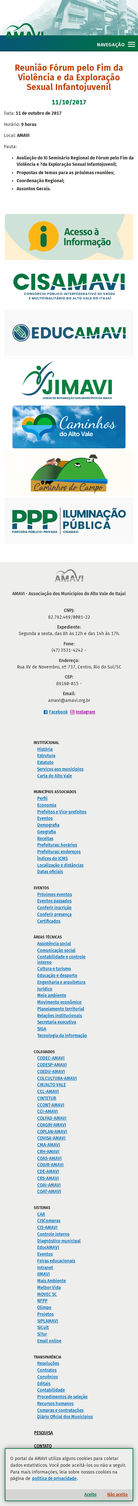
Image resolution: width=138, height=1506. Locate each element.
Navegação (111, 45)
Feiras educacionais (56, 1261)
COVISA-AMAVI (51, 1138)
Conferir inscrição (54, 907)
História (45, 749)
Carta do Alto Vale (54, 776)
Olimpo (44, 1307)
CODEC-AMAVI (51, 1058)
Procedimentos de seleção (62, 1397)
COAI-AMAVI (49, 1185)
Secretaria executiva (56, 1022)
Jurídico (44, 989)
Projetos (45, 1314)
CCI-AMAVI (47, 1111)
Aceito (90, 1494)
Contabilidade (51, 1390)
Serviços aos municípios (60, 769)
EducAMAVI (48, 1247)
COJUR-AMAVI (50, 1165)
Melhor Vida (49, 1287)
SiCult (43, 1327)
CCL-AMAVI (48, 1091)
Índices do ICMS (52, 858)
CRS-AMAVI (48, 1178)
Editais (43, 1383)
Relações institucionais (59, 1015)
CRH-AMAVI (48, 1151)
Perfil (42, 798)
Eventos (45, 818)
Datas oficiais (50, 871)
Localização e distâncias (60, 865)
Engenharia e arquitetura (61, 982)
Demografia (48, 825)
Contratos (46, 1370)
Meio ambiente (51, 995)
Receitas (45, 838)
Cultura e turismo (54, 969)
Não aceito (117, 1494)
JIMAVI (43, 1274)
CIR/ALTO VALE (51, 1085)
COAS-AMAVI (49, 1158)
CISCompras (48, 1221)
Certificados (48, 921)
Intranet (45, 1267)
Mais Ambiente (51, 1281)
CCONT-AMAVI (50, 1105)
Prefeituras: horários (57, 845)
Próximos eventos (54, 894)
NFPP (42, 1301)
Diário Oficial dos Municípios (65, 1417)
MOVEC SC (47, 1294)
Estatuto (45, 762)
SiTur (42, 1334)
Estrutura (46, 755)
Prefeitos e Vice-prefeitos (61, 812)
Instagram (85, 712)
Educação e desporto (57, 975)
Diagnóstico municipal (59, 1241)
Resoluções (48, 1363)
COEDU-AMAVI (51, 1071)
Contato (43, 1446)
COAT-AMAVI (49, 1191)
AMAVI (71, 25)
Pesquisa (43, 1433)
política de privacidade (54, 1478)
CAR (41, 1214)
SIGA (41, 1029)
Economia (46, 805)
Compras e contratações (60, 1410)
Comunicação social (56, 950)
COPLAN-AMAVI (52, 1131)
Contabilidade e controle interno (61, 959)
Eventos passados (54, 901)
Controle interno (53, 1234)
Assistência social (54, 943)
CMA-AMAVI (48, 1145)
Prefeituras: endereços (59, 852)
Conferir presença (54, 914)
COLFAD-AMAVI (51, 1118)
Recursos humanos (55, 1403)
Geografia (46, 832)
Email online (49, 1341)
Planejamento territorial (60, 1009)
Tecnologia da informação (62, 1035)
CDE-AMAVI (48, 1171)
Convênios (47, 1377)
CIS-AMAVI (47, 1227)
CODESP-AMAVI (52, 1065)
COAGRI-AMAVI (51, 1125)
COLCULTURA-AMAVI (57, 1078)
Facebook (58, 712)
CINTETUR (46, 1098)
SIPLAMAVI (47, 1321)
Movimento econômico (59, 1002)
